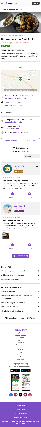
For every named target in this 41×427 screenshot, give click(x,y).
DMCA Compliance (21, 413)
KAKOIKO (17, 166)
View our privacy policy (10, 279)
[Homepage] (11, 3)
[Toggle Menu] (2, 3)
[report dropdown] (37, 166)
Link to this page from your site (13, 302)
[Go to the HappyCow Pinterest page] (25, 394)
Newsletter (21, 342)
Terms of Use (20, 409)
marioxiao (17, 132)
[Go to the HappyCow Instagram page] (30, 394)
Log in (35, 3)
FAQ (20, 352)
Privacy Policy (20, 405)
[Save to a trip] (34, 14)
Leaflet (7, 90)
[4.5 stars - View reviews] (5, 43)
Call (20, 67)
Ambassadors (20, 335)
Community (20, 329)
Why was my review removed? (13, 271)
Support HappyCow (20, 417)
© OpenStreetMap (23, 90)
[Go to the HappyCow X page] (20, 394)
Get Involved (20, 345)
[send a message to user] (23, 166)
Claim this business (12, 128)
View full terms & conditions (12, 311)
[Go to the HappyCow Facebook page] (11, 394)
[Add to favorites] (39, 14)
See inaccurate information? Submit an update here (16, 297)
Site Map (20, 359)
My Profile (20, 333)
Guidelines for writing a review (12, 275)
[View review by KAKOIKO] (7, 169)
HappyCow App (21, 363)
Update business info (13, 122)
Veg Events (20, 338)
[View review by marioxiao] (7, 208)
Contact (20, 354)
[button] (20, 79)
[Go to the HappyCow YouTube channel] (16, 394)
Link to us (20, 357)
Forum (20, 340)
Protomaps (13, 90)
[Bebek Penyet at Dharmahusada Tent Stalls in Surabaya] (20, 22)
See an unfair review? (9, 307)
